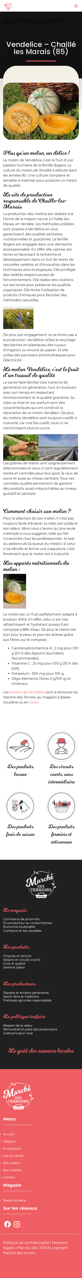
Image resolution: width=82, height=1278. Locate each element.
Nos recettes (12, 1170)
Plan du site (27, 1248)
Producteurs (26, 19)
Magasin (9, 1141)
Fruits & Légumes (51, 19)
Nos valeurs (11, 1163)
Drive (33, 702)
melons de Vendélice (27, 692)
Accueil (8, 19)
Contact (9, 1177)
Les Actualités (13, 1156)
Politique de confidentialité (26, 1243)
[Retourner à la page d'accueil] (8, 6)
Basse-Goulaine (14, 1200)
